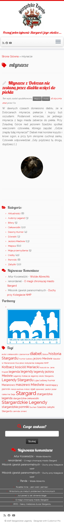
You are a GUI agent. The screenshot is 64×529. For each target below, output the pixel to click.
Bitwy (11, 222)
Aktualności (14, 213)
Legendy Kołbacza (21, 376)
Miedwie (37, 385)
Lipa (36, 380)
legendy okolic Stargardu (42, 376)
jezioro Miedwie (42, 358)
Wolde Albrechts (40, 276)
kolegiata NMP (42, 363)
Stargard (26, 393)
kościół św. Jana (47, 367)
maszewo (23, 385)
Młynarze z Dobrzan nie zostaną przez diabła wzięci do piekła (28, 87)
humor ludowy (26, 359)
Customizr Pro (53, 521)
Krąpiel (5, 372)
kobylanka (29, 363)
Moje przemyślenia (18, 250)
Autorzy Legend (16, 218)
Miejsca (37, 99)
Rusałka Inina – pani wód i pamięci (32, 487)
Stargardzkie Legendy (24, 402)
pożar (54, 389)
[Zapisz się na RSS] (4, 43)
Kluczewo (19, 363)
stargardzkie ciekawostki (26, 398)
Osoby (46, 99)
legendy (27, 371)
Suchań (33, 407)
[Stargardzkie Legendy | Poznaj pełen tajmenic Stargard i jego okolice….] (32, 16)
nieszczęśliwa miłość (20, 389)
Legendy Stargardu (18, 380)
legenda (14, 371)
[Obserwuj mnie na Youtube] (11, 43)
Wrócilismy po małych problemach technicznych (32, 491)
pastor (48, 389)
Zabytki (12, 264)
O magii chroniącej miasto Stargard (40, 461)
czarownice (24, 354)
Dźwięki (12, 236)
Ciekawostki (14, 227)
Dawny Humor (16, 232)
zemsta (16, 411)
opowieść (40, 389)
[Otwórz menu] (58, 42)
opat (33, 389)
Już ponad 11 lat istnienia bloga (32, 495)
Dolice (45, 354)
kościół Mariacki (27, 367)
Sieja (13, 394)
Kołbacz (8, 367)
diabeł (36, 353)
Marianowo (8, 384)
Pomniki (12, 259)
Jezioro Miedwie (16, 241)
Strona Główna (10, 56)
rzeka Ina (6, 394)
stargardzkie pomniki (15, 407)
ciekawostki (12, 354)
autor (4, 354)
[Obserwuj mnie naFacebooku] (7, 43)
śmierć (24, 411)
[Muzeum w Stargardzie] (33, 326)
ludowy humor (47, 380)
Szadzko (41, 407)
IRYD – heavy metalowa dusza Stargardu (32, 504)
